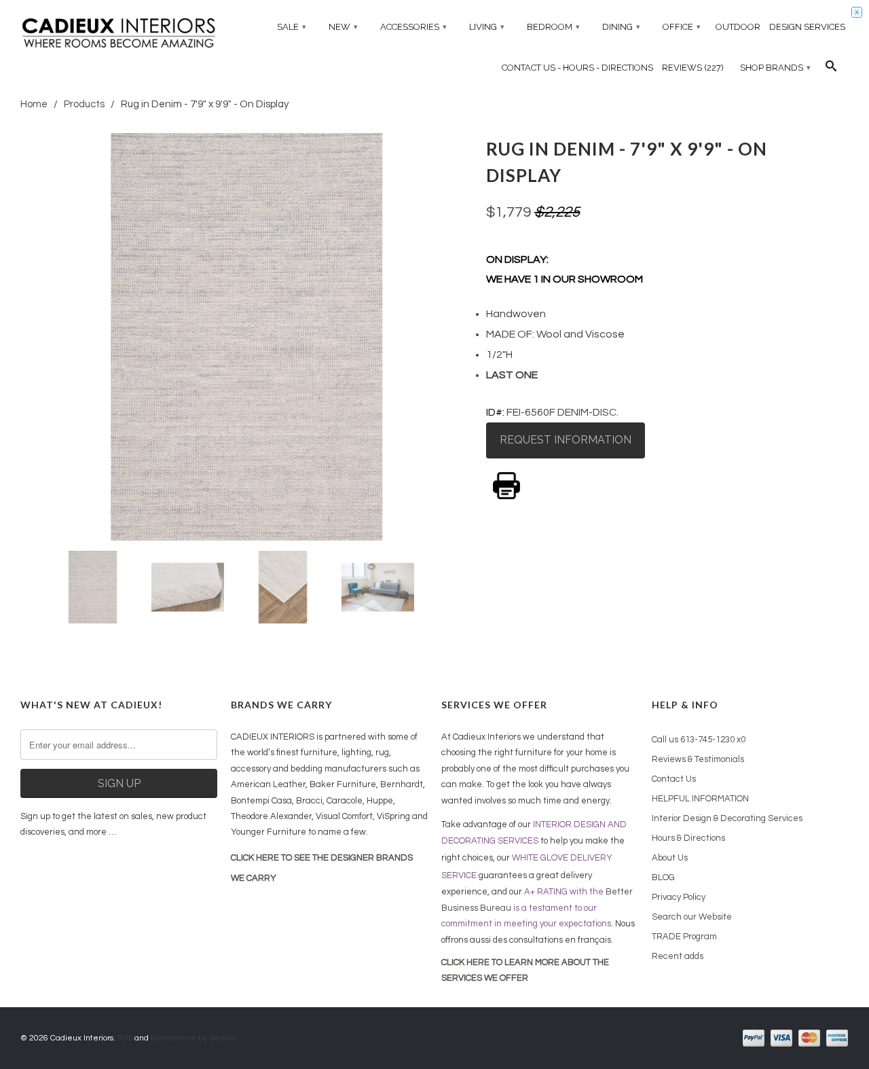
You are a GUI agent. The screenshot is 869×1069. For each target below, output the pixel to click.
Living (486, 27)
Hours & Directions (688, 838)
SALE (291, 27)
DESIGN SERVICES (807, 27)
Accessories (413, 27)
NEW (343, 27)
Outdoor (738, 27)
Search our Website (692, 917)
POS (124, 1038)
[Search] (831, 69)
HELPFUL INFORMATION (700, 798)
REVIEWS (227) (693, 67)
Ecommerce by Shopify (193, 1038)
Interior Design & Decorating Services (727, 818)
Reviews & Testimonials (698, 759)
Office (682, 27)
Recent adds (677, 956)
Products (84, 104)
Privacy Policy (678, 897)
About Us (670, 858)
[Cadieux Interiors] (118, 35)
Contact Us (674, 779)
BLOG (663, 877)
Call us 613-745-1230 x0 (698, 739)
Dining (621, 27)
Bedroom (553, 27)
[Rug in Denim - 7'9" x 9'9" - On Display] (246, 337)
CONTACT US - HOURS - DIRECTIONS (577, 67)
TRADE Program (684, 936)
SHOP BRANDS (775, 67)
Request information (565, 439)
